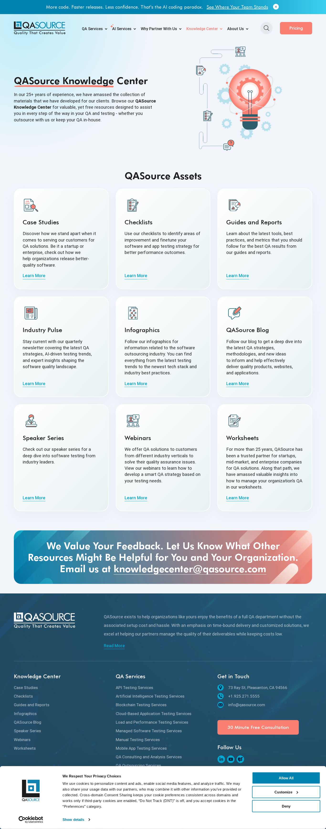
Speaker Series (27, 730)
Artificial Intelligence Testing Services (150, 696)
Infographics (25, 713)
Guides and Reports (31, 704)
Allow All (286, 778)
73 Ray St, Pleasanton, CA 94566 (257, 687)
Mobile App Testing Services (141, 748)
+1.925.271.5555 (244, 696)
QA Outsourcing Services (138, 765)
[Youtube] (231, 759)
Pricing (296, 28)
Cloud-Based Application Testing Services (153, 713)
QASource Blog (27, 722)
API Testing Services (134, 687)
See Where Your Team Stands (237, 7)
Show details (73, 820)
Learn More (34, 275)
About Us (235, 29)
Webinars (22, 739)
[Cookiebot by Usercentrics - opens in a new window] (31, 819)
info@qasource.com (246, 704)
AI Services (121, 29)
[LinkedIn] (221, 759)
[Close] (276, 7)
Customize (283, 792)
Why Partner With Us (159, 29)
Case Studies (26, 687)
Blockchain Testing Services (141, 704)
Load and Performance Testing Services (152, 722)
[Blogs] (240, 759)
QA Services (92, 29)
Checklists (23, 696)
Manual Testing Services (138, 739)
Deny (286, 806)
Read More (114, 645)
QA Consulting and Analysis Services (149, 756)
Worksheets (25, 748)
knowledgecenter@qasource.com (190, 568)
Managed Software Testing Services (149, 730)
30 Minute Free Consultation (258, 727)
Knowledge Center (202, 29)
